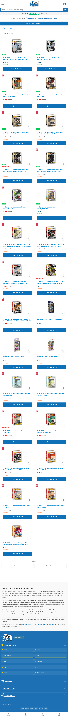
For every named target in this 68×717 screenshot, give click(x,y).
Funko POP (21, 18)
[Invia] (65, 9)
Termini (12, 702)
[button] (2, 3)
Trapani (6, 667)
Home (13, 18)
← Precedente (17, 566)
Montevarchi (40, 673)
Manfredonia (7, 655)
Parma (38, 667)
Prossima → (50, 566)
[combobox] (32, 9)
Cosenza (39, 661)
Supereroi (24, 624)
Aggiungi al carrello (17, 68)
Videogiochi (42, 624)
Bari (5, 661)
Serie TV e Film (32, 624)
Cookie (7, 702)
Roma (38, 650)
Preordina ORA (18, 106)
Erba (38, 655)
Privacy (2, 702)
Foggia (5, 650)
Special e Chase (51, 624)
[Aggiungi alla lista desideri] (29, 52)
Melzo (5, 673)
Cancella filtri (8, 33)
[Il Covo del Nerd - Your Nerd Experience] (34, 4)
